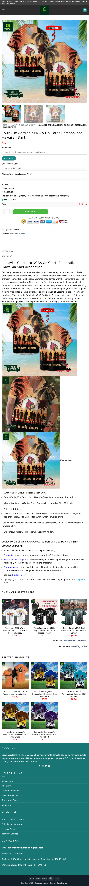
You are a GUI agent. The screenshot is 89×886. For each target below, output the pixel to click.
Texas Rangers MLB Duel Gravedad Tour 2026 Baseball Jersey (74, 630)
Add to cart (30, 211)
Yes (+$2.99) (10, 200)
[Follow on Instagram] (43, 766)
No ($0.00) (9, 192)
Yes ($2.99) (9, 188)
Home (4, 125)
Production (9, 555)
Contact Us (7, 805)
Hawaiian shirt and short (22, 125)
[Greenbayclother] (44, 10)
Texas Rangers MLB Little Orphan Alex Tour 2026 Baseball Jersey (44, 630)
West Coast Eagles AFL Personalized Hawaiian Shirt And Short (44, 694)
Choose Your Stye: (10, 164)
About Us (6, 786)
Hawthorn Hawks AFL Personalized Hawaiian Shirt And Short (15, 734)
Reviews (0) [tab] (7, 256)
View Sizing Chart (10, 795)
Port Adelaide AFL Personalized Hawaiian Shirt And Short (74, 694)
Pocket (5, 184)
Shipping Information (12, 824)
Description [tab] (7, 251)
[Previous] (6, 61)
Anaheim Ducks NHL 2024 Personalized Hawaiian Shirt (15, 692)
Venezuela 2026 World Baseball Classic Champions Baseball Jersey (15, 630)
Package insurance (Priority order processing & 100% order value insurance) (35, 196)
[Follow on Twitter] (46, 766)
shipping (81, 579)
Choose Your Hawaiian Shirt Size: (17, 174)
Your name (6, 148)
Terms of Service (10, 834)
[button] (3, 10)
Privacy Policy (8, 829)
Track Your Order (10, 800)
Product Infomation (11, 790)
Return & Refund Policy (13, 819)
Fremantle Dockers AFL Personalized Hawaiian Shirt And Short (44, 734)
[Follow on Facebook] (40, 766)
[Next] (83, 61)
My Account (7, 781)
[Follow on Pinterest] (49, 766)
